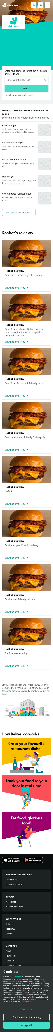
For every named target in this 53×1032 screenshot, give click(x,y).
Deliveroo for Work (14, 884)
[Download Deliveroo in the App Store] (11, 860)
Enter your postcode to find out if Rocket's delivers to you (26, 72)
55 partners (17, 977)
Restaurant (10, 929)
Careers (9, 933)
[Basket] (34, 5)
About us (10, 951)
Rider (8, 924)
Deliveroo (10, 5)
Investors (10, 961)
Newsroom (10, 956)
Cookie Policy (26, 1001)
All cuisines (11, 902)
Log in (7, 95)
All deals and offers (14, 906)
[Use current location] (45, 80)
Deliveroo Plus (12, 879)
